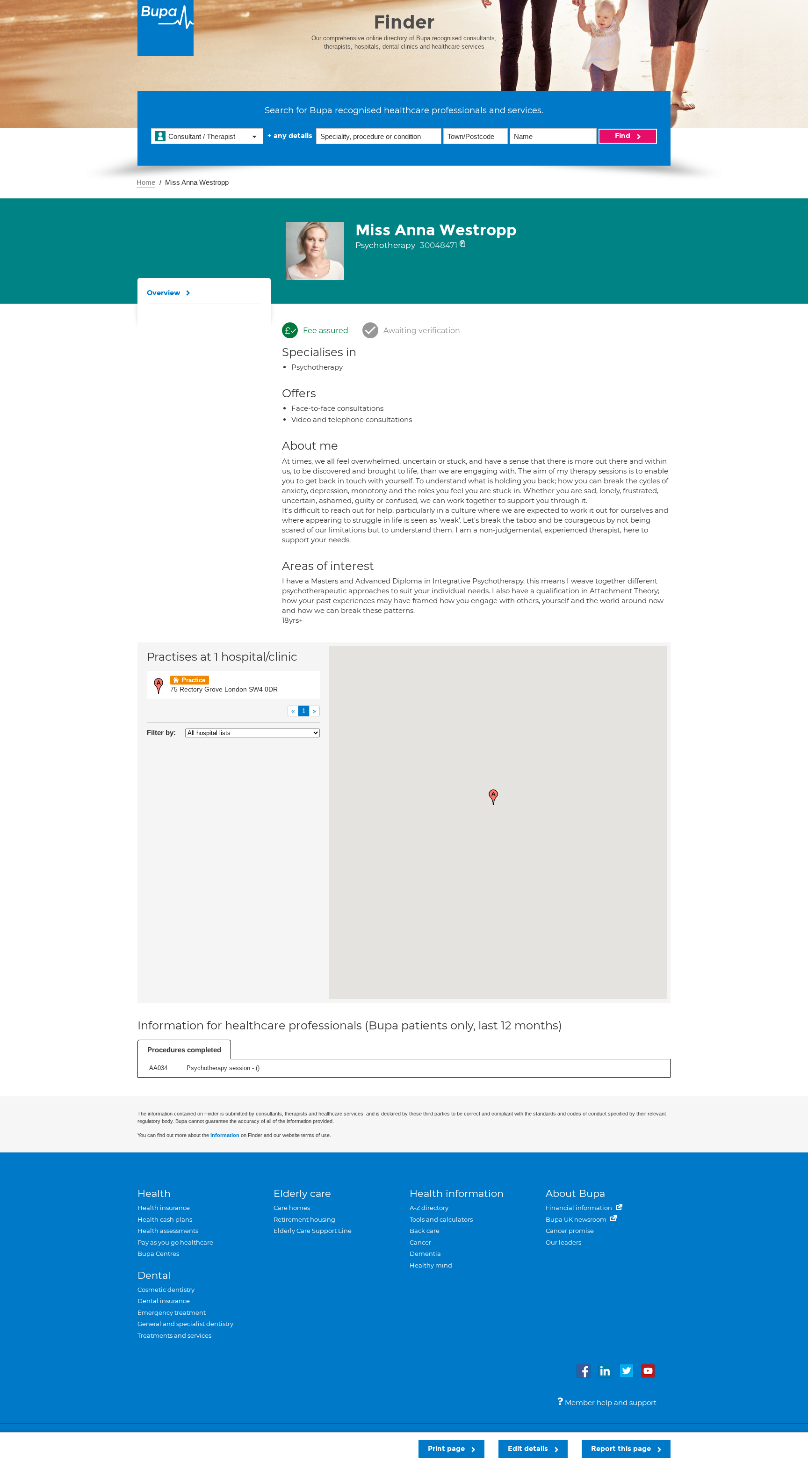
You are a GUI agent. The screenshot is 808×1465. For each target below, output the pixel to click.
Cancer (420, 1242)
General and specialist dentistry (185, 1323)
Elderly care (302, 1193)
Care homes (292, 1207)
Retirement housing (304, 1219)
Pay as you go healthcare (175, 1242)
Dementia (425, 1253)
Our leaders (563, 1242)
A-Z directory (429, 1207)
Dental (154, 1275)
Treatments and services (174, 1335)
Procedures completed (184, 1050)
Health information (457, 1193)
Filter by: (161, 732)
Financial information (579, 1207)
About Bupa (575, 1193)
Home (146, 182)
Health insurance (163, 1207)
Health (154, 1193)
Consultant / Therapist (201, 136)
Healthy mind (431, 1265)
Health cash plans (164, 1219)
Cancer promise (570, 1230)
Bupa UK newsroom (577, 1219)
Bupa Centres (158, 1253)
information (224, 1135)
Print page (447, 1448)
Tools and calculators (441, 1219)
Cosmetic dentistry (166, 1289)
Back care (425, 1230)
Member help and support (609, 1402)
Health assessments (167, 1230)
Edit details (529, 1448)
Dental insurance (163, 1301)
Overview (163, 293)
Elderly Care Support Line (313, 1230)
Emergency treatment (171, 1312)
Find (623, 135)
